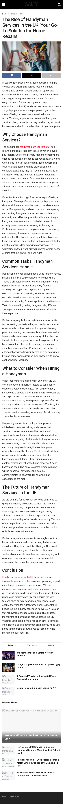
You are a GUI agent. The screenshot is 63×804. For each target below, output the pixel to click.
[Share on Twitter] (31, 75)
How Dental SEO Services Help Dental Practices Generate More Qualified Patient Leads (38, 750)
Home (4, 14)
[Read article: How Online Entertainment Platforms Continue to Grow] (31, 730)
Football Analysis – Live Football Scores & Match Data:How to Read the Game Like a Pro (38, 763)
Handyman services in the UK (17, 577)
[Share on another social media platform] (51, 75)
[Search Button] (59, 4)
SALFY (31, 4)
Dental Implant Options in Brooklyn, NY (36, 688)
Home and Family (17, 14)
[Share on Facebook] (11, 75)
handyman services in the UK (35, 146)
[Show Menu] (3, 4)
